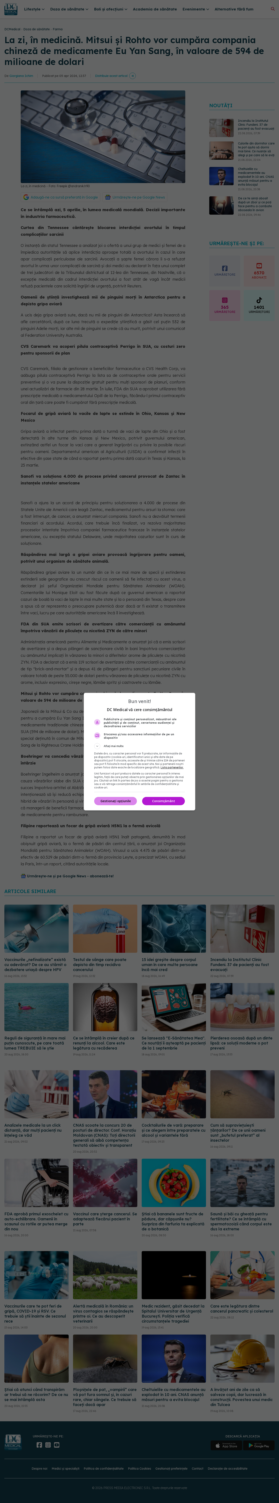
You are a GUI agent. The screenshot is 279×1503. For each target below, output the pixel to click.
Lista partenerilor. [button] (172, 767)
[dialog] (139, 751)
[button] (139, 746)
